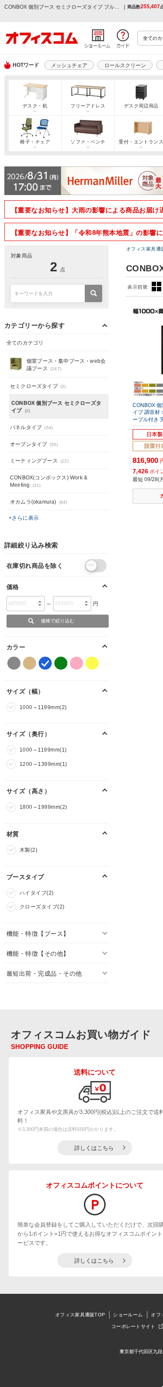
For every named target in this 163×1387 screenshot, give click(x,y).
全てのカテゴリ (25, 343)
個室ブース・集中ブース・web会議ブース (66, 364)
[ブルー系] (45, 663)
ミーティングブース (39, 461)
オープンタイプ (34, 444)
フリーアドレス (87, 105)
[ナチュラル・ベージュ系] (29, 663)
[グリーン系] (60, 663)
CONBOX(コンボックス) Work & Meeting (48, 481)
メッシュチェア (69, 65)
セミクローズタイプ (38, 386)
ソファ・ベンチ (87, 141)
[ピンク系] (76, 663)
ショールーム (128, 1314)
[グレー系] (13, 663)
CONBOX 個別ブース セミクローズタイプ (56, 406)
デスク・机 (35, 105)
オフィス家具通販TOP (80, 1314)
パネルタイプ (31, 427)
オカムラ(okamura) (38, 502)
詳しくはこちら (94, 1148)
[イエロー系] (92, 663)
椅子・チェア (35, 141)
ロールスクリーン (125, 65)
